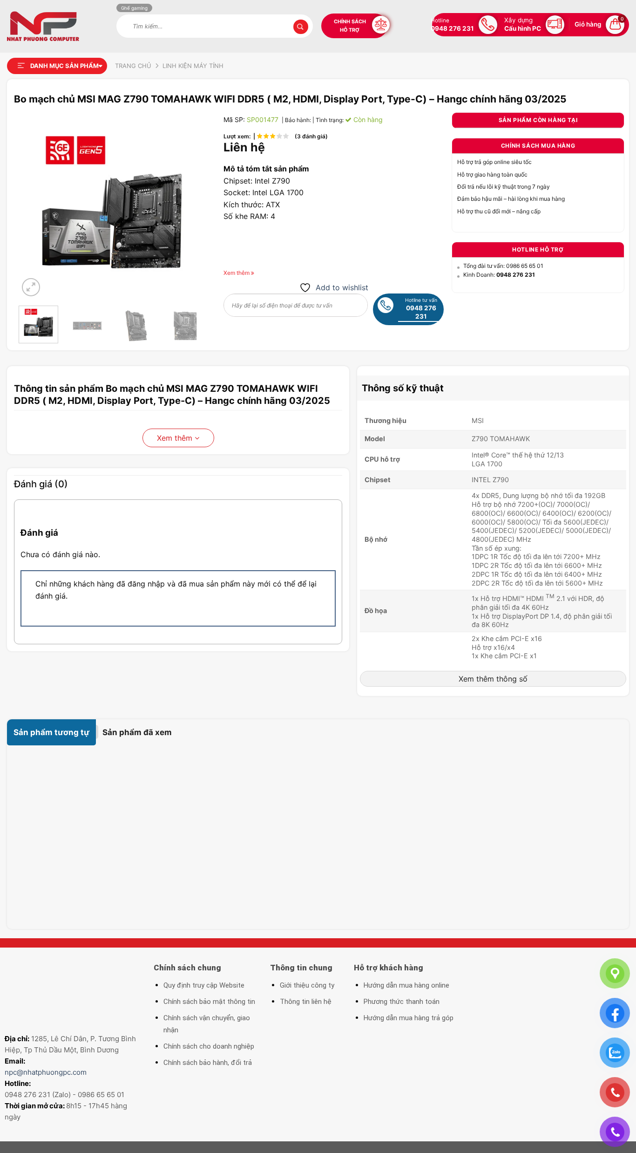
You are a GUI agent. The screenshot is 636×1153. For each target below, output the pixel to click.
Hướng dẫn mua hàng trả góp (408, 1018)
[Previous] (34, 205)
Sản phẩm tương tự (51, 732)
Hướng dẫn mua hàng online (406, 985)
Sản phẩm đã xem (137, 732)
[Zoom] (31, 287)
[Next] (189, 205)
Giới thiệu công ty (307, 985)
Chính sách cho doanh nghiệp (208, 1046)
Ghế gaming (134, 8)
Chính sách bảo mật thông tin (209, 1001)
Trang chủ (133, 65)
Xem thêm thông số (493, 678)
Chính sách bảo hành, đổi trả (207, 1062)
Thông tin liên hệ (306, 1001)
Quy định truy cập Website (203, 985)
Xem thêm (176, 438)
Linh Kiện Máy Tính (192, 65)
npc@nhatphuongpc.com (46, 1072)
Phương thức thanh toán (402, 1001)
